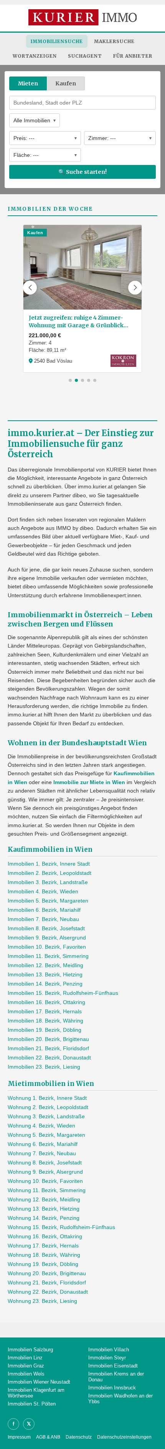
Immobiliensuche (57, 41)
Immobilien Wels (26, 1374)
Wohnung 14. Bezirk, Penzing (43, 1218)
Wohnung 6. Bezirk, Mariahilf (43, 1144)
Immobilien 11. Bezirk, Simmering (48, 956)
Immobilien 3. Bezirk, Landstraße (48, 882)
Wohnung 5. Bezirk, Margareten (46, 1135)
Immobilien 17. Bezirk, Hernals (45, 1011)
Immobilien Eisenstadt (113, 1366)
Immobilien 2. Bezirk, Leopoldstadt (49, 873)
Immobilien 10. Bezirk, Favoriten (47, 947)
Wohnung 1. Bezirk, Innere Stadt (47, 1098)
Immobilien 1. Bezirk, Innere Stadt (49, 864)
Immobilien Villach (108, 1349)
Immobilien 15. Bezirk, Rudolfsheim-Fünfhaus (63, 993)
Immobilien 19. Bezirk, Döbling (44, 1030)
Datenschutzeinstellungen (124, 1437)
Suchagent (85, 56)
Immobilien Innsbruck (112, 1388)
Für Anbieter (132, 56)
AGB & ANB (48, 1437)
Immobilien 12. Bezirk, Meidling (45, 965)
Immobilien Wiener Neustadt (39, 1382)
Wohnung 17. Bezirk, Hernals (43, 1245)
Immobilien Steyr (107, 1358)
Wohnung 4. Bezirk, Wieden (41, 1126)
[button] (30, 288)
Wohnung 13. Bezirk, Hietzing (43, 1209)
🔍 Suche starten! (82, 171)
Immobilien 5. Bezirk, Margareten (48, 901)
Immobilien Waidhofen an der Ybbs (120, 1398)
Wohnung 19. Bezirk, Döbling (43, 1264)
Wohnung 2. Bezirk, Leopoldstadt (48, 1107)
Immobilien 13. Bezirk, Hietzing (45, 974)
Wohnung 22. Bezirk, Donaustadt (48, 1292)
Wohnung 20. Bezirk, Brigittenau (47, 1273)
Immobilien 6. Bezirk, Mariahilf (44, 910)
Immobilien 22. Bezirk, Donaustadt (49, 1057)
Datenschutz (79, 1437)
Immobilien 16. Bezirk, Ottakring (46, 1002)
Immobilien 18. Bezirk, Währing (45, 1021)
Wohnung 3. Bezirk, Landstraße (46, 1116)
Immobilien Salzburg (30, 1349)
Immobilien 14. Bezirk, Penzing (45, 984)
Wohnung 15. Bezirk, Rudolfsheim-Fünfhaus (61, 1227)
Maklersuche (114, 41)
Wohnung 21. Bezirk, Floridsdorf (47, 1282)
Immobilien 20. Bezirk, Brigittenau (48, 1039)
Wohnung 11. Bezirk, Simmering (47, 1190)
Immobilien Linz (25, 1358)
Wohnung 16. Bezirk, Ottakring (45, 1236)
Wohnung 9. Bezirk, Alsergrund (45, 1172)
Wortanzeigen (35, 56)
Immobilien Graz (26, 1366)
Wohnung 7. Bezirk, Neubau (42, 1153)
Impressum (19, 1437)
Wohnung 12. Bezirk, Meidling (44, 1199)
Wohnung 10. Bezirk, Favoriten (45, 1181)
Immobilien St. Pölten (32, 1404)
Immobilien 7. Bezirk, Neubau (43, 919)
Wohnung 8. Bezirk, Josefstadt (45, 1162)
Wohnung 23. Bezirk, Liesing (42, 1301)
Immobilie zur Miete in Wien (89, 782)
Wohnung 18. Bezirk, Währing (44, 1255)
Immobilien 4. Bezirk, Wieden (43, 891)
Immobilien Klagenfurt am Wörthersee (36, 1393)
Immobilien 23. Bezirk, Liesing (44, 1067)
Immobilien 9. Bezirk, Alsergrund (47, 937)
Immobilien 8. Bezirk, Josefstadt (46, 928)
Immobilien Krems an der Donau (116, 1376)
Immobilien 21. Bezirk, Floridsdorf (48, 1048)
